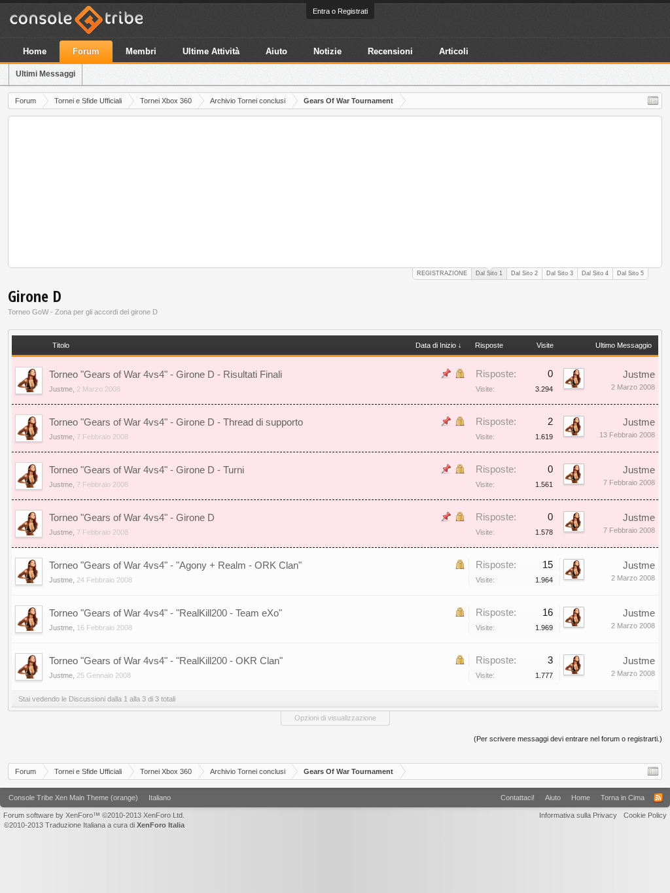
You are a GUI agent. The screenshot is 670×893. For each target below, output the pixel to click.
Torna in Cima (622, 797)
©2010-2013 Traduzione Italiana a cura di (94, 825)
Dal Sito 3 (559, 273)
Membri (141, 51)
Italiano (160, 797)
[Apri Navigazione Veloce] (653, 100)
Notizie (327, 51)
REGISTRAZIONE (442, 273)
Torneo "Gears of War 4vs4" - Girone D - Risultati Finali (165, 374)
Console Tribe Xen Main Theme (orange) (73, 797)
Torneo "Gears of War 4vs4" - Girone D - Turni (146, 469)
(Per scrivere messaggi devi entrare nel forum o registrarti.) (568, 739)
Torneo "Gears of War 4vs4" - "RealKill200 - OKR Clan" (166, 660)
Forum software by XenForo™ (94, 815)
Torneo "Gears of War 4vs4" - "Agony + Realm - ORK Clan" (175, 565)
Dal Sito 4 (595, 273)
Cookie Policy (645, 815)
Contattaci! (518, 797)
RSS (658, 797)
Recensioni (390, 51)
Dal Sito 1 (489, 273)
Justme (61, 389)
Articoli (453, 51)
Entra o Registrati (340, 11)
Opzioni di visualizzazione (335, 718)
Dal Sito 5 (630, 273)
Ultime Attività (211, 51)
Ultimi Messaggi (45, 73)
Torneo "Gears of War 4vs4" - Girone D (132, 517)
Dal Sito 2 (524, 273)
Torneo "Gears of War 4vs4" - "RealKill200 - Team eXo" (165, 612)
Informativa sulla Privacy (578, 815)
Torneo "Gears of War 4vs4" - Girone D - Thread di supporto (176, 422)
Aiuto (276, 51)
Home (34, 51)
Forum (86, 51)
